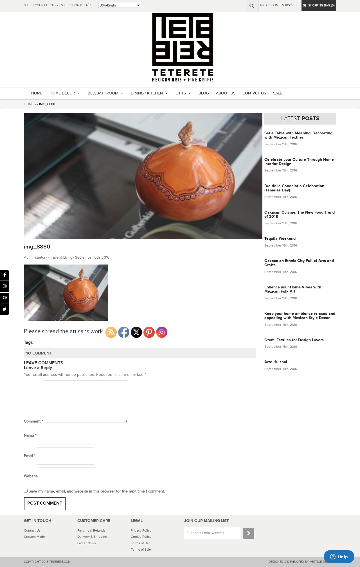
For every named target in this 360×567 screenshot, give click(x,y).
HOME (36, 93)
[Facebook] (4, 275)
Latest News (86, 543)
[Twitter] (4, 309)
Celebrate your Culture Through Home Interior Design (299, 161)
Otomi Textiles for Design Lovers (294, 340)
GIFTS (181, 93)
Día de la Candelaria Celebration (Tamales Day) (294, 188)
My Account (270, 5)
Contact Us (32, 530)
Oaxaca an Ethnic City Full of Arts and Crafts (299, 262)
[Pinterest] (4, 298)
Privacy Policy (141, 530)
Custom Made (34, 537)
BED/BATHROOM (103, 93)
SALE (277, 93)
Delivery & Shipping (92, 537)
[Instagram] (4, 286)
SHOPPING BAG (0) (320, 5)
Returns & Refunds (91, 530)
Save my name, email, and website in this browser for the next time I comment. (97, 491)
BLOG (204, 93)
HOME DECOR (62, 93)
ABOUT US (225, 93)
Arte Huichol (275, 362)
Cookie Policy (141, 537)
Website (31, 476)
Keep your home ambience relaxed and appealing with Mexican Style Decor (299, 315)
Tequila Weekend (280, 238)
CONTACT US (254, 93)
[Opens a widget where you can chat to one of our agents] (338, 557)
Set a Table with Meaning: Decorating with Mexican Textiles (298, 135)
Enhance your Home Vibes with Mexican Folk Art (292, 289)
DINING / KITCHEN (147, 93)
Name (30, 435)
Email (29, 456)
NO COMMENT (38, 353)
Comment (33, 421)
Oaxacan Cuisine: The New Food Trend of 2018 (299, 214)
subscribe (290, 5)
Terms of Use (140, 543)
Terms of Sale (141, 550)
